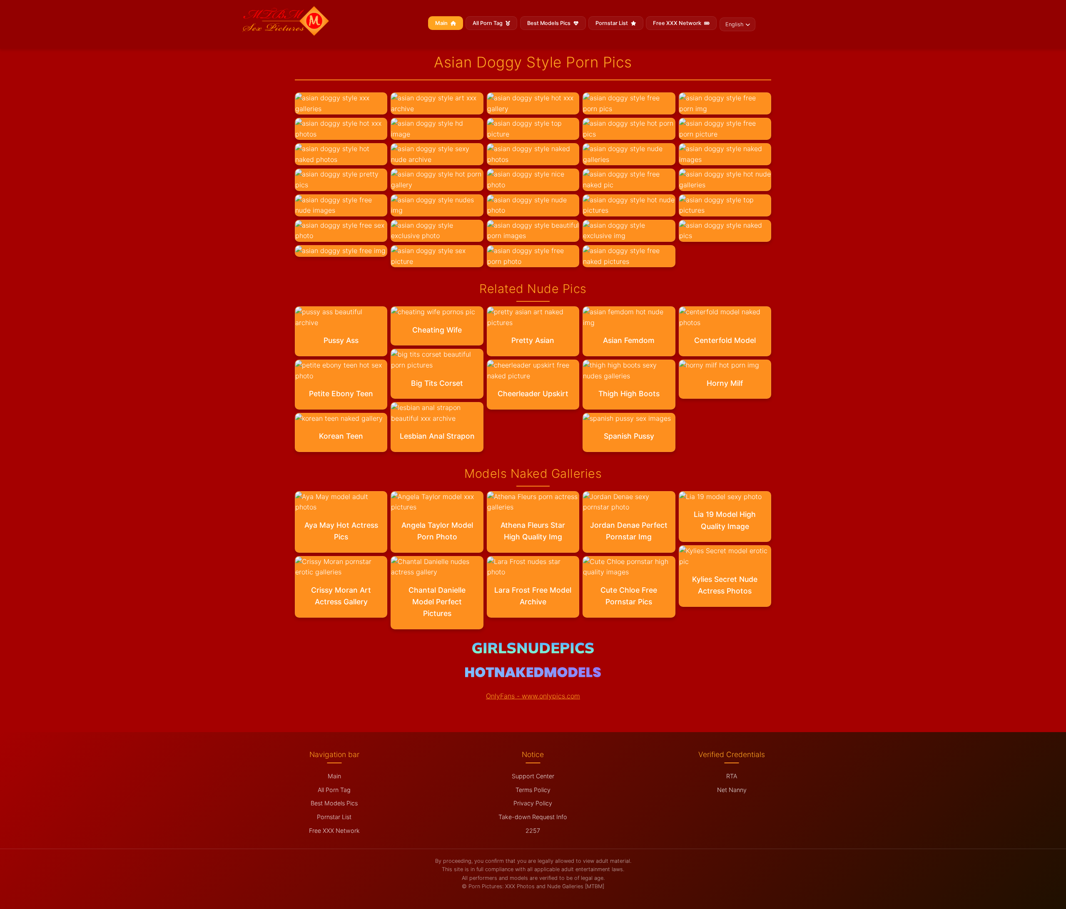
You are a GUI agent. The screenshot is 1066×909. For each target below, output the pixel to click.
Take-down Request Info (532, 816)
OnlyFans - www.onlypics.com (533, 696)
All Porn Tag (488, 23)
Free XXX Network (677, 23)
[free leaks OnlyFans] (532, 675)
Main (442, 23)
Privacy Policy (532, 803)
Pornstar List (612, 23)
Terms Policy (533, 789)
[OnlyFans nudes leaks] (533, 651)
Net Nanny (732, 789)
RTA (731, 776)
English (734, 24)
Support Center (533, 776)
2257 (533, 830)
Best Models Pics (549, 23)
